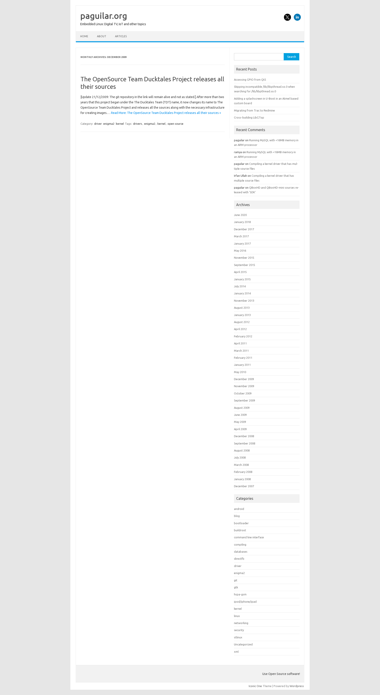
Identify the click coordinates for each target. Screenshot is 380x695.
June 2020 (240, 214)
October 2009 (243, 393)
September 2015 (244, 264)
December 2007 (244, 486)
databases (240, 551)
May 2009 (240, 421)
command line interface (249, 537)
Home (84, 36)
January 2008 (242, 479)
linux (237, 615)
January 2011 (242, 364)
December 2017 (244, 229)
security (239, 630)
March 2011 (241, 350)
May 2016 (240, 250)
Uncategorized (243, 644)
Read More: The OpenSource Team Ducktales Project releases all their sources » (166, 113)
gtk (236, 587)
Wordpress (297, 686)
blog (237, 515)
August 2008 (242, 450)
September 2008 (244, 443)
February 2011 (243, 357)
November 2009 (244, 386)
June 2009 (240, 414)
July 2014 (240, 286)
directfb (239, 558)
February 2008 (243, 471)
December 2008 (244, 436)
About (101, 36)
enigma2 (108, 123)
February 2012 (243, 336)
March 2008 (241, 464)
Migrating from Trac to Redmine (254, 110)
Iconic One (255, 686)
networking (241, 622)
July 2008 (240, 457)
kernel (120, 123)
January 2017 (242, 243)
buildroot (240, 530)
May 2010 (240, 372)
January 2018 (242, 221)
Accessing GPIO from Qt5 (250, 79)
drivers (137, 123)
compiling (240, 544)
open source (175, 123)
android (239, 508)
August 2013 (242, 307)
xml (236, 651)
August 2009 (242, 407)
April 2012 (240, 329)
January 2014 (242, 293)
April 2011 (240, 343)
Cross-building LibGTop (249, 117)
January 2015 (242, 279)
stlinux (238, 637)
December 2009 (244, 379)
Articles (121, 36)
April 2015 (240, 271)
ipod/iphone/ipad (245, 601)
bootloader (241, 523)
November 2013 (244, 300)
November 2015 (244, 257)
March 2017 (241, 236)
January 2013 (242, 314)
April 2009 (240, 429)
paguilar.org (103, 15)
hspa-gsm (240, 594)
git (235, 580)
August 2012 (242, 321)
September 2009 (244, 400)
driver (98, 123)
